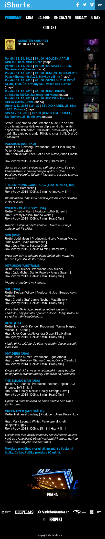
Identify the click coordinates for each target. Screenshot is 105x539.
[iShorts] (18, 8)
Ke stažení (62, 17)
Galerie (44, 17)
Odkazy (81, 17)
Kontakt (49, 27)
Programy (13, 17)
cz (100, 4)
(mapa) (47, 62)
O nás (95, 17)
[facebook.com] (77, 5)
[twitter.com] (84, 5)
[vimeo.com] (91, 5)
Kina (29, 17)
